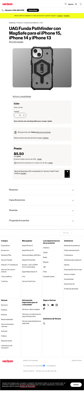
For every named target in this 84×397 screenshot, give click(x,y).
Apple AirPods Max (28, 260)
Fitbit (45, 272)
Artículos (4, 331)
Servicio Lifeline (69, 274)
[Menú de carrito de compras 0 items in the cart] (76, 4)
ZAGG (45, 252)
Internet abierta (28, 371)
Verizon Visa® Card (28, 281)
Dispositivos (5, 245)
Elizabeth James (48, 276)
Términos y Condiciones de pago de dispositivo (31, 315)
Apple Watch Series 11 (29, 272)
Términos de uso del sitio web (46, 371)
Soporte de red (69, 284)
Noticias (4, 315)
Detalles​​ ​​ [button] (67, 15)
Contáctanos (68, 255)
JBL (44, 267)
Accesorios (5, 250)
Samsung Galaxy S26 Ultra (31, 255)
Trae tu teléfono (6, 276)
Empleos (4, 310)
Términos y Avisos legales (31, 309)
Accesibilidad (69, 279)
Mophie (45, 262)
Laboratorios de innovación (6, 347)
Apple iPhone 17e (28, 250)
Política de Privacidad (30, 360)
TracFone (4, 281)
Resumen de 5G (6, 341)
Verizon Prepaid (6, 260)
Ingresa (66, 265)
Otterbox (46, 248)
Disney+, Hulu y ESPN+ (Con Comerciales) (30, 266)
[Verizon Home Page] (7, 4)
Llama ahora (33, 10)
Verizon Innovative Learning (7, 325)
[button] (24, 115)
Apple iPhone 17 (27, 245)
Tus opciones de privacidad (32, 366)
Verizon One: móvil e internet (8, 271)
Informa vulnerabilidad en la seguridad (31, 322)
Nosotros (4, 305)
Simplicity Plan (6, 255)
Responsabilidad (7, 319)
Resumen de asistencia (72, 245)
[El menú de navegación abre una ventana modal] (80, 4)
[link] (13, 23)
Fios (23, 276)
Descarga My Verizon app (73, 269)
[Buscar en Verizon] (65, 4)
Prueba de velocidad (71, 289)
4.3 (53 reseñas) (17, 42)
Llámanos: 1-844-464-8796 (14, 10)
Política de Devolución (71, 250)
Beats (45, 257)
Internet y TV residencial (9, 265)
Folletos (4, 336)
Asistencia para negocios (72, 260)
